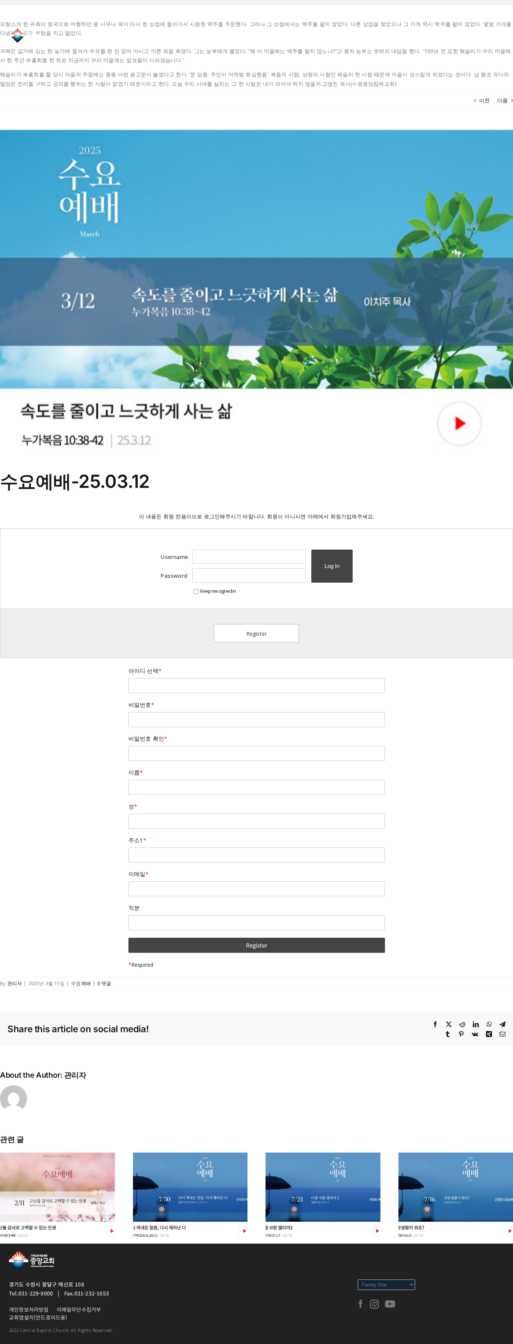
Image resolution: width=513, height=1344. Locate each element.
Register (256, 633)
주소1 (137, 840)
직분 (134, 907)
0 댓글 (104, 983)
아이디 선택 (144, 670)
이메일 (138, 874)
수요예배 (81, 983)
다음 (502, 100)
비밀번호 (141, 704)
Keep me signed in (218, 591)
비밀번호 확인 (147, 738)
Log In (331, 566)
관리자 (14, 983)
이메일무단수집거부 (79, 1309)
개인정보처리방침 (29, 1309)
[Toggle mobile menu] (498, 34)
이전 (484, 100)
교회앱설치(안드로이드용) (38, 1317)
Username (174, 556)
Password (173, 575)
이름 (135, 772)
